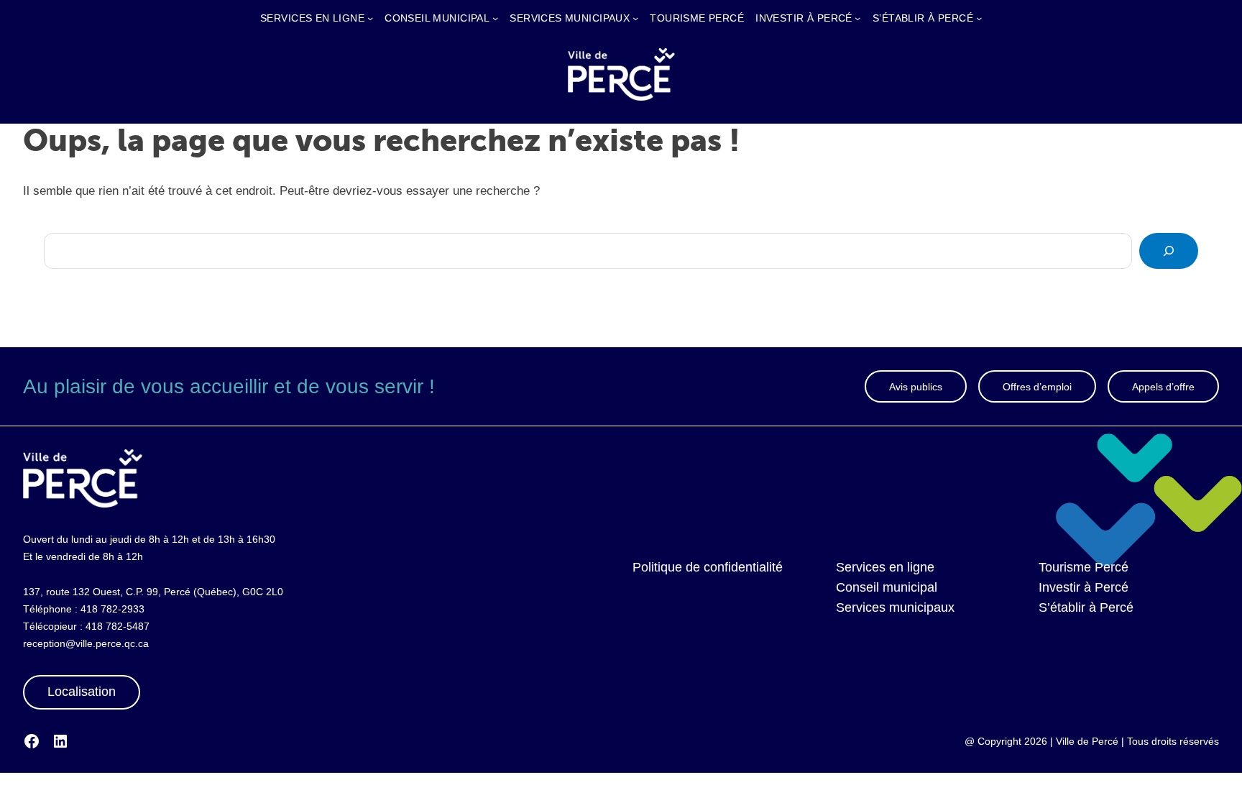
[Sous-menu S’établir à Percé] (979, 18)
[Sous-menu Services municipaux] (635, 18)
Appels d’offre (1163, 387)
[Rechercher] (1168, 251)
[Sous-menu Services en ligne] (370, 18)
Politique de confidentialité (707, 567)
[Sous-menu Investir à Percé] (857, 18)
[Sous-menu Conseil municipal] (495, 18)
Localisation (81, 691)
